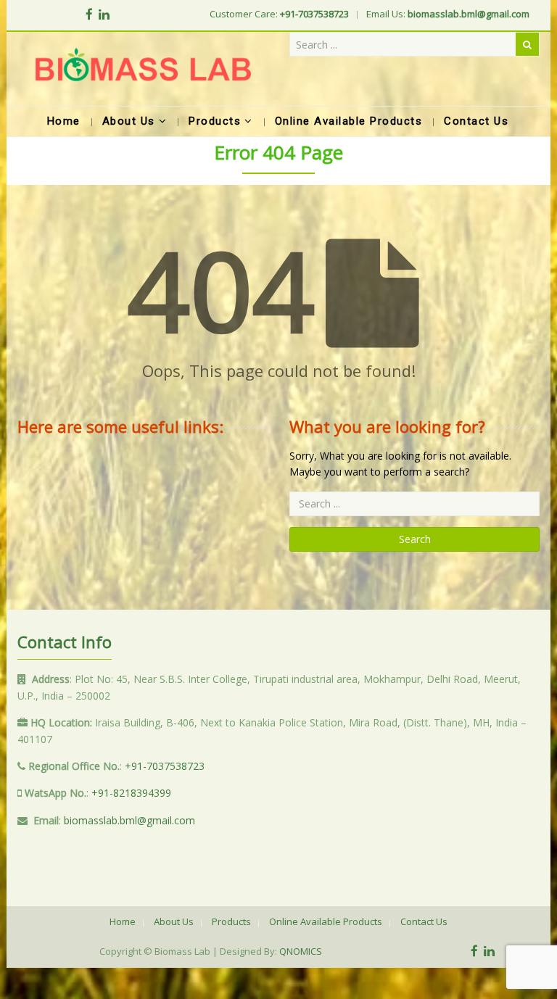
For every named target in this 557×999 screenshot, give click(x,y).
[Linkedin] (104, 14)
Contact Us (423, 921)
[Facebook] (89, 14)
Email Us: (447, 13)
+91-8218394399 (131, 793)
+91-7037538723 (165, 766)
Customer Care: (279, 13)
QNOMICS (300, 951)
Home (123, 921)
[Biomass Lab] (142, 69)
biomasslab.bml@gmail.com (129, 820)
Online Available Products (325, 921)
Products (231, 921)
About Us (174, 921)
